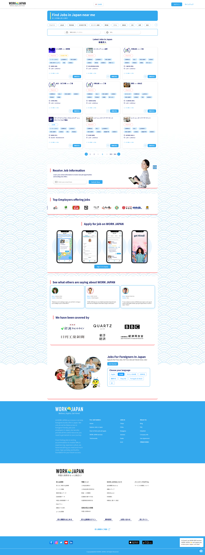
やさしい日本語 (131, 374)
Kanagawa (123, 431)
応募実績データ (60, 497)
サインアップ (189, 4)
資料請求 (108, 519)
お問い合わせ (125, 519)
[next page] (118, 154)
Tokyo (122, 423)
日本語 (121, 374)
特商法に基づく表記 (112, 500)
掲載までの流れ (60, 508)
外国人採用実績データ (62, 500)
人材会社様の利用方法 (87, 489)
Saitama (122, 435)
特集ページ (85, 482)
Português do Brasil (136, 379)
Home (91, 423)
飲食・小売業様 (85, 493)
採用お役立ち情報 (87, 508)
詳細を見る (77, 76)
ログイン (177, 4)
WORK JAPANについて (114, 482)
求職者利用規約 (144, 442)
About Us (143, 420)
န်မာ (112, 383)
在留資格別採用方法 (87, 500)
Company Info (144, 435)
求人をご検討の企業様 (62, 485)
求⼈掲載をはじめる (64, 519)
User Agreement (145, 438)
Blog (141, 423)
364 (115, 154)
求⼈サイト (143, 519)
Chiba (121, 427)
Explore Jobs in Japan (96, 427)
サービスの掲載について (142, 485)
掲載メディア (111, 489)
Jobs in (122, 420)
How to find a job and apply (98, 431)
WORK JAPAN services (96, 435)
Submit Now (95, 182)
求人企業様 (59, 482)
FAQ (141, 427)
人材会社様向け (85, 485)
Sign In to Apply (102, 267)
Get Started (113, 364)
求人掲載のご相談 (101, 529)
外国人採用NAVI (86, 511)
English (113, 374)
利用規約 (109, 497)
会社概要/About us (112, 485)
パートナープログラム (142, 482)
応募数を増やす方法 (87, 497)
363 (111, 154)
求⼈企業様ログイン (88, 519)
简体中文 (142, 374)
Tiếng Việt (123, 379)
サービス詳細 (60, 489)
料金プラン (59, 504)
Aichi (121, 442)
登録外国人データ (61, 493)
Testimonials (93, 438)
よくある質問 (60, 511)
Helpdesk (143, 431)
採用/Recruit (110, 493)
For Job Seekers (95, 420)
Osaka (122, 438)
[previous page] (86, 154)
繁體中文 (113, 379)
